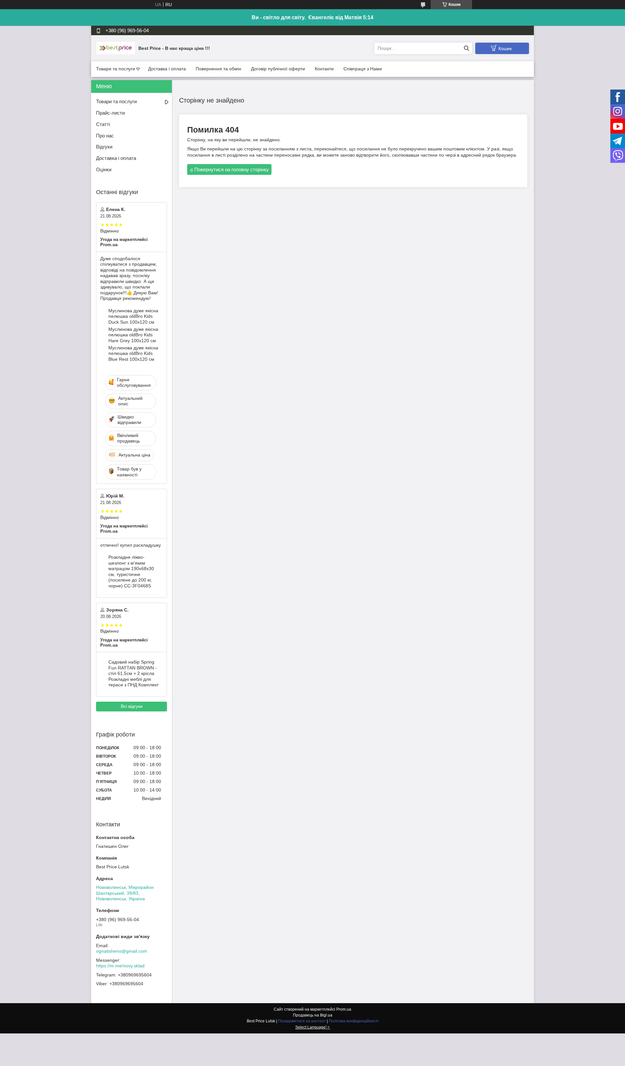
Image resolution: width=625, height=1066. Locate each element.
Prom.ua (343, 1009)
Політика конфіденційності (354, 1021)
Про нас (105, 135)
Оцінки (103, 169)
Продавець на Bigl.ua (312, 1015)
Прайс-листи (110, 113)
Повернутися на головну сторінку (231, 169)
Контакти (324, 68)
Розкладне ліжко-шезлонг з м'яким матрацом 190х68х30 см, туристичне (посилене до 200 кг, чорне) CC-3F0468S (131, 571)
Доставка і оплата (167, 68)
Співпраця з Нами (362, 68)
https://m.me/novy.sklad (120, 965)
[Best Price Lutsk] (115, 47)
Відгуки (104, 146)
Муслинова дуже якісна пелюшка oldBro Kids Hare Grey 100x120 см (133, 335)
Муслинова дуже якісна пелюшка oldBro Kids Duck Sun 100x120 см (133, 316)
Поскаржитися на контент (302, 1021)
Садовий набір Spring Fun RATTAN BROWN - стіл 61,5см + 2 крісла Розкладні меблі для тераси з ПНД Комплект (133, 673)
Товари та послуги (115, 68)
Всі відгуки (132, 706)
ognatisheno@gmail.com (121, 951)
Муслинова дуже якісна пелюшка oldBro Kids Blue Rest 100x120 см (133, 353)
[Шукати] (466, 48)
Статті (103, 124)
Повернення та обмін (218, 68)
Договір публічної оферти (278, 68)
